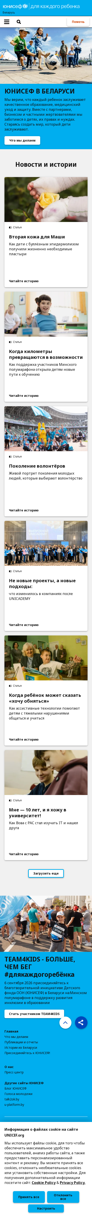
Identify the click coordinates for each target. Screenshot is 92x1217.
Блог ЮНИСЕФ (15, 1088)
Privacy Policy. (72, 1182)
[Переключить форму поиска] (18, 21)
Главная (11, 1031)
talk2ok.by (11, 1099)
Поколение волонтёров (37, 466)
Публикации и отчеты (21, 1042)
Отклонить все (63, 1197)
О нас (9, 1067)
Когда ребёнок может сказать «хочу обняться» (45, 698)
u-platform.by (14, 1105)
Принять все (28, 1197)
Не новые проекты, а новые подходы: (42, 583)
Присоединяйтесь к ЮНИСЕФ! (27, 1053)
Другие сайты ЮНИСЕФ (24, 1083)
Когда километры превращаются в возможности (46, 354)
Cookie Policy (44, 1182)
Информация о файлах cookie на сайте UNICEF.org (41, 1132)
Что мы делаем (22, 140)
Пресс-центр (14, 1072)
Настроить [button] (46, 1208)
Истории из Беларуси (20, 1048)
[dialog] (46, 1169)
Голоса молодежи (18, 1094)
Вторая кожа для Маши (37, 237)
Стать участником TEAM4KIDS (34, 1014)
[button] (81, 1022)
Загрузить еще (46, 873)
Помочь (78, 22)
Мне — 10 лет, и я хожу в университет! (37, 813)
